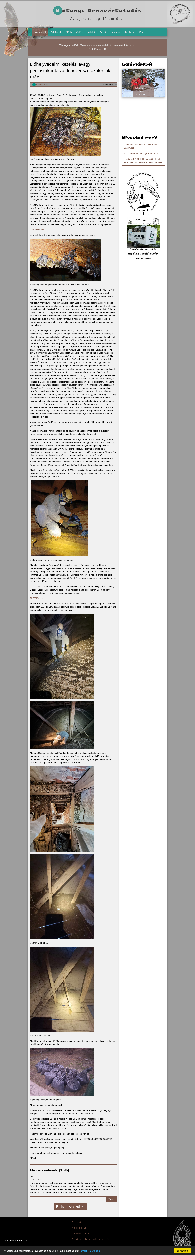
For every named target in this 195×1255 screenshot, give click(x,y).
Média (69, 32)
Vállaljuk (91, 32)
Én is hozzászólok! (70, 1207)
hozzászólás (40, 84)
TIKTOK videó (36, 598)
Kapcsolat (115, 32)
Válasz (111, 1199)
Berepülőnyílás (37, 229)
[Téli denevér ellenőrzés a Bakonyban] (143, 82)
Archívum (129, 32)
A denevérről (40, 32)
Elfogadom (182, 1250)
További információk (90, 1250)
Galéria (79, 32)
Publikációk (56, 32)
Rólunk (103, 32)
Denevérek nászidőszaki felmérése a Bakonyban (141, 146)
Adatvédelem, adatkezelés (91, 1239)
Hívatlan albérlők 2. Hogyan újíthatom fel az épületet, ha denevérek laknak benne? (143, 161)
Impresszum (80, 1233)
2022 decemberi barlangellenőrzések (141, 153)
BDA (140, 32)
